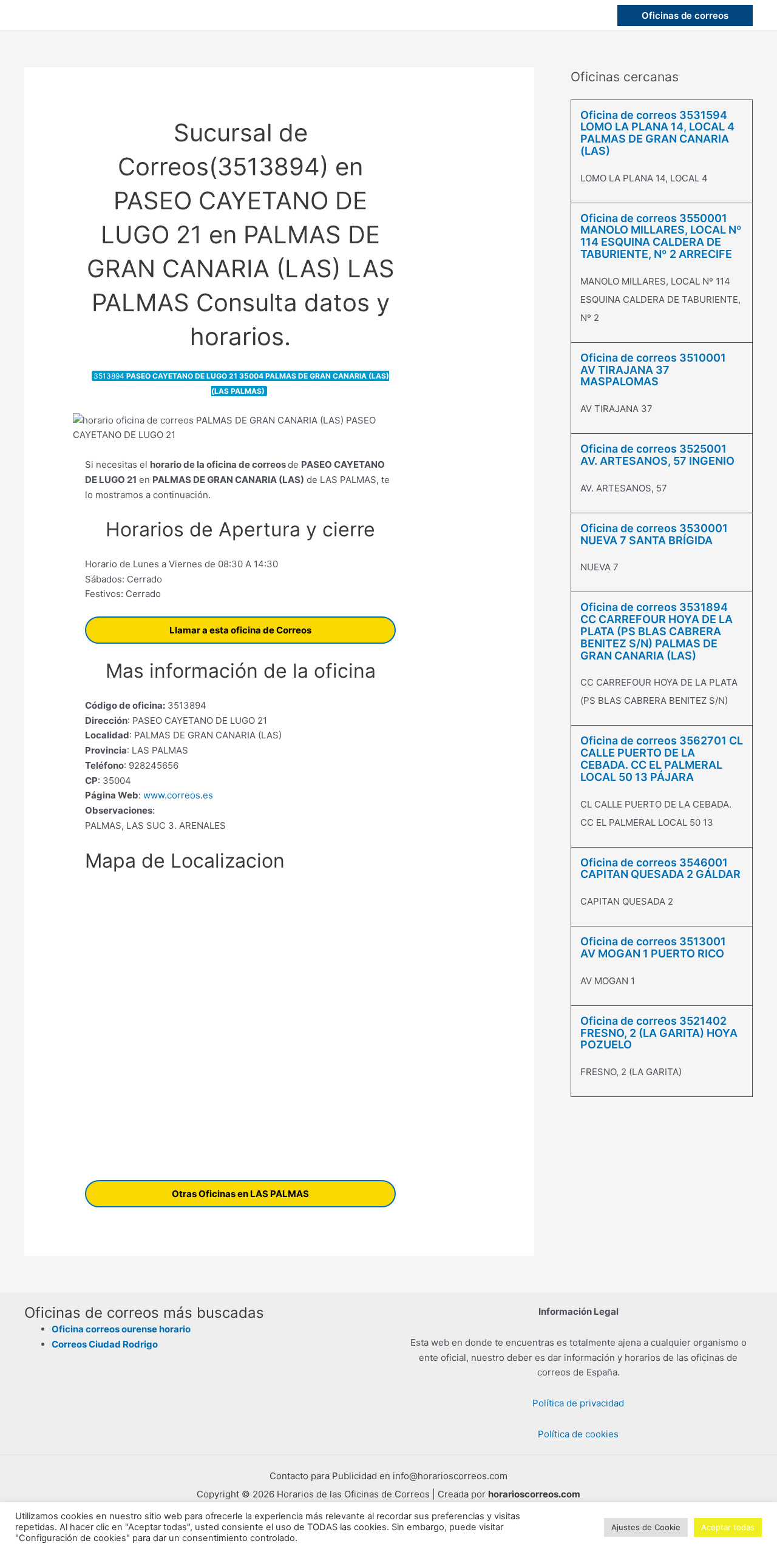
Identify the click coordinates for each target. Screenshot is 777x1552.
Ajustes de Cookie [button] (645, 1527)
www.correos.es (177, 795)
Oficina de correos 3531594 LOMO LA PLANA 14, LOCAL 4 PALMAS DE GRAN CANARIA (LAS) (657, 133)
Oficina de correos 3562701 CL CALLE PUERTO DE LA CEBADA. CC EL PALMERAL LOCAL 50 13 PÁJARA (661, 758)
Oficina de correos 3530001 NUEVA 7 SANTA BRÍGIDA (654, 534)
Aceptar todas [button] (728, 1527)
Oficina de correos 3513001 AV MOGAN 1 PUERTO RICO (653, 947)
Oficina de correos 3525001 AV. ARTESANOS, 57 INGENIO (657, 454)
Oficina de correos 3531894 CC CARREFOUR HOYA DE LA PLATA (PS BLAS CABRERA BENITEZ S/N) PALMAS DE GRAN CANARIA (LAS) (656, 631)
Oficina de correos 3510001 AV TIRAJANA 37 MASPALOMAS (653, 369)
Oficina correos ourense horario (121, 1329)
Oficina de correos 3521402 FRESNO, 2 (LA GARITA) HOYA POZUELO (659, 1032)
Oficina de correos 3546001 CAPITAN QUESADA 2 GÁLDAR (660, 868)
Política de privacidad (578, 1403)
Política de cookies (578, 1434)
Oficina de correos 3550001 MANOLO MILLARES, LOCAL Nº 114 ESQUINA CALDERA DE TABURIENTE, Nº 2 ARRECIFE (661, 236)
